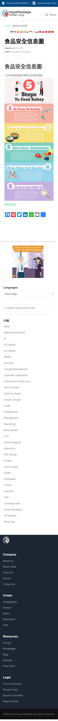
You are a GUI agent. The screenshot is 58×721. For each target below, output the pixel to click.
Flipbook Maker (12, 393)
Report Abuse (10, 701)
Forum (6, 578)
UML (6, 497)
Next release (11, 430)
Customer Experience (16, 375)
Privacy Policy (10, 689)
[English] (15, 31)
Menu (53, 14)
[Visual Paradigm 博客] (16, 15)
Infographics (15, 51)
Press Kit (8, 572)
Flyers (6, 613)
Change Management (16, 369)
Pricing (7, 642)
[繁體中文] (52, 31)
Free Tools (9, 666)
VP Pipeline (10, 515)
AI (5, 338)
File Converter (11, 387)
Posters (8, 460)
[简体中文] (49, 31)
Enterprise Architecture (17, 381)
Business (9, 363)
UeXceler (9, 491)
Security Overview (13, 695)
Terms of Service (12, 683)
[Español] (18, 31)
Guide (7, 405)
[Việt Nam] (46, 31)
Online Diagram (12, 442)
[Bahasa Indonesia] (30, 31)
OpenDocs (9, 448)
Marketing (10, 424)
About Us (8, 561)
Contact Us (9, 584)
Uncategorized (12, 503)
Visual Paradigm (13, 509)
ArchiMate (9, 350)
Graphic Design (12, 399)
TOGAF (8, 485)
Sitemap (7, 660)
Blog (5, 654)
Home (7, 25)
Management (11, 418)
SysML (7, 473)
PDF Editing (10, 454)
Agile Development (14, 332)
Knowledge (9, 648)
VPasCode (9, 521)
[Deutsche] (12, 31)
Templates (26, 51)
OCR (6, 436)
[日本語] (33, 31)
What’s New (9, 566)
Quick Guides (11, 466)
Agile (6, 326)
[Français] (24, 31)
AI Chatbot (10, 344)
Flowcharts (9, 619)
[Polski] (37, 31)
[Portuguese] (40, 31)
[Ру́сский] (43, 31)
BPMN (7, 356)
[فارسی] (21, 31)
